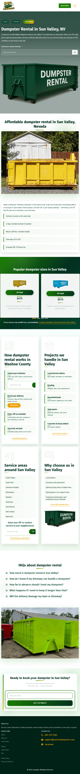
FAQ (2, 753)
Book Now (65, 6)
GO (75, 52)
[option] (19, 296)
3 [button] (42, 318)
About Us (4, 738)
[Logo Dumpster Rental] (11, 5)
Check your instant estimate (11, 46)
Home (3, 735)
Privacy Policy (5, 758)
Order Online (5, 750)
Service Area (5, 741)
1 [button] (34, 318)
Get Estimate (40, 703)
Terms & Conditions (7, 761)
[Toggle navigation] (74, 5)
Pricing (3, 746)
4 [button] (46, 318)
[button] (40, 573)
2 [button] (38, 318)
